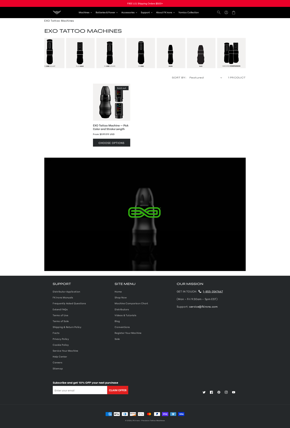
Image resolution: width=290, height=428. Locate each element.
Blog (117, 321)
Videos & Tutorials (125, 315)
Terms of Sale (61, 321)
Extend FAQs (60, 309)
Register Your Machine (128, 332)
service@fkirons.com (203, 306)
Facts (56, 332)
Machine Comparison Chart (131, 303)
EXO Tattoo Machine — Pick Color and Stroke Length (111, 127)
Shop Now (121, 297)
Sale (117, 339)
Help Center (60, 356)
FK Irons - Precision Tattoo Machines (149, 420)
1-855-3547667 (213, 291)
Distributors (122, 309)
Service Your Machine (65, 350)
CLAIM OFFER (118, 390)
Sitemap (58, 368)
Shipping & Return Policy (67, 327)
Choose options (112, 143)
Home (118, 291)
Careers (57, 362)
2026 (129, 420)
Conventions (122, 327)
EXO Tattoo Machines (59, 20)
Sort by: (179, 77)
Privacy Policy (61, 339)
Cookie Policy (61, 344)
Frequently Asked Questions (69, 303)
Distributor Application (66, 291)
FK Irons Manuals (63, 297)
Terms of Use (60, 315)
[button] (219, 12)
